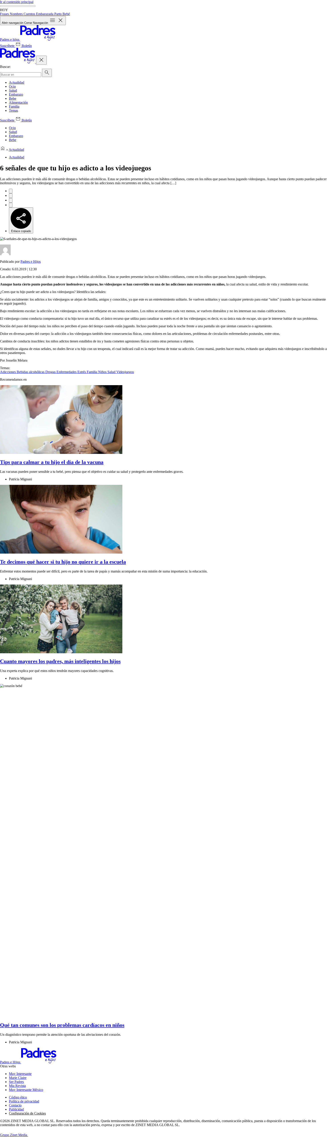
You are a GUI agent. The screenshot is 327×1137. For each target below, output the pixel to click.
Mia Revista (17, 1086)
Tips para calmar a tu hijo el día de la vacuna (51, 462)
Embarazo (16, 94)
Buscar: (5, 67)
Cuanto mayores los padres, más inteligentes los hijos (60, 661)
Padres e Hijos (30, 261)
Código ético (18, 1097)
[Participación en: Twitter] (10, 195)
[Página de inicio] (2, 150)
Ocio (12, 86)
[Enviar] (47, 73)
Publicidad (16, 1109)
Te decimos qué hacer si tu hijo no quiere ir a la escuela (63, 562)
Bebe (12, 98)
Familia (14, 106)
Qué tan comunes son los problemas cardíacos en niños (62, 1025)
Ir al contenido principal (16, 2)
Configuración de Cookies (27, 1113)
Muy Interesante (20, 1074)
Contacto (15, 1105)
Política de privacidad (24, 1101)
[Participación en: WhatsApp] (10, 200)
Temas (13, 110)
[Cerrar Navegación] (41, 60)
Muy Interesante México (26, 1090)
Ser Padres (16, 1082)
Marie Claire (17, 1078)
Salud (13, 90)
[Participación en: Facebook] (10, 191)
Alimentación (18, 102)
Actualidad (16, 82)
